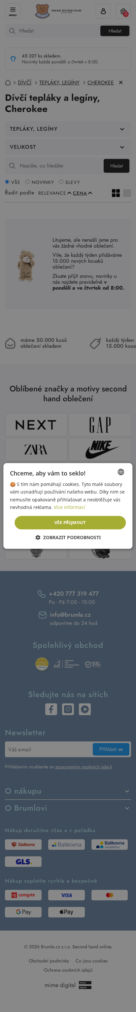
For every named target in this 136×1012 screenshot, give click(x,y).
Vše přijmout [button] (70, 522)
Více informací (69, 507)
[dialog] (68, 506)
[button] (68, 538)
